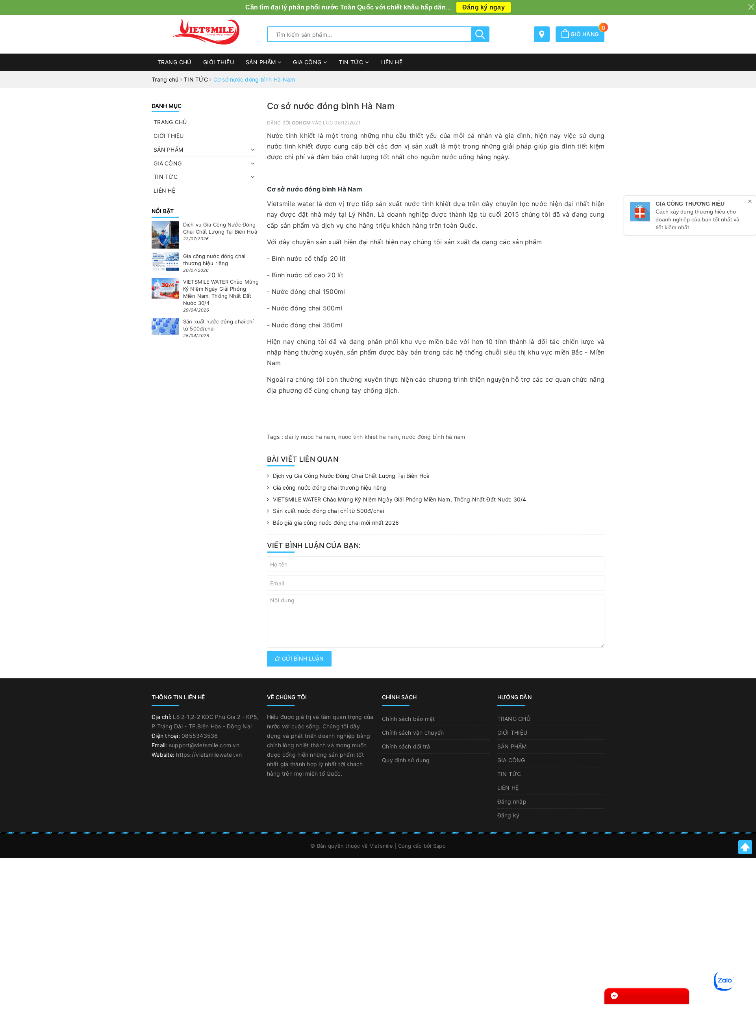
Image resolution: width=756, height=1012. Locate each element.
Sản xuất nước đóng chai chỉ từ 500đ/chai (328, 510)
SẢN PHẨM (262, 62)
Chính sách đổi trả (406, 746)
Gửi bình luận (302, 658)
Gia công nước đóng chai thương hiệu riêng (330, 487)
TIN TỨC (352, 62)
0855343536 (200, 735)
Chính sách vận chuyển (413, 732)
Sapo (439, 846)
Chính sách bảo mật (408, 718)
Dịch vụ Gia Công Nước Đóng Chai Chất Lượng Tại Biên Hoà (351, 475)
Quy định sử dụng (406, 760)
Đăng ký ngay (483, 7)
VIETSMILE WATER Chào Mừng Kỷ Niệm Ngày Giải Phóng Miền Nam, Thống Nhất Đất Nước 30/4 (399, 499)
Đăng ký (508, 815)
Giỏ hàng (586, 34)
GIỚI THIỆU (218, 62)
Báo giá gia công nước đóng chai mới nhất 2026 (336, 522)
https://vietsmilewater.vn (209, 754)
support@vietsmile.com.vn (204, 745)
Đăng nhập (511, 801)
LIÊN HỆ (391, 62)
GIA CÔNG (308, 62)
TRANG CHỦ (174, 62)
